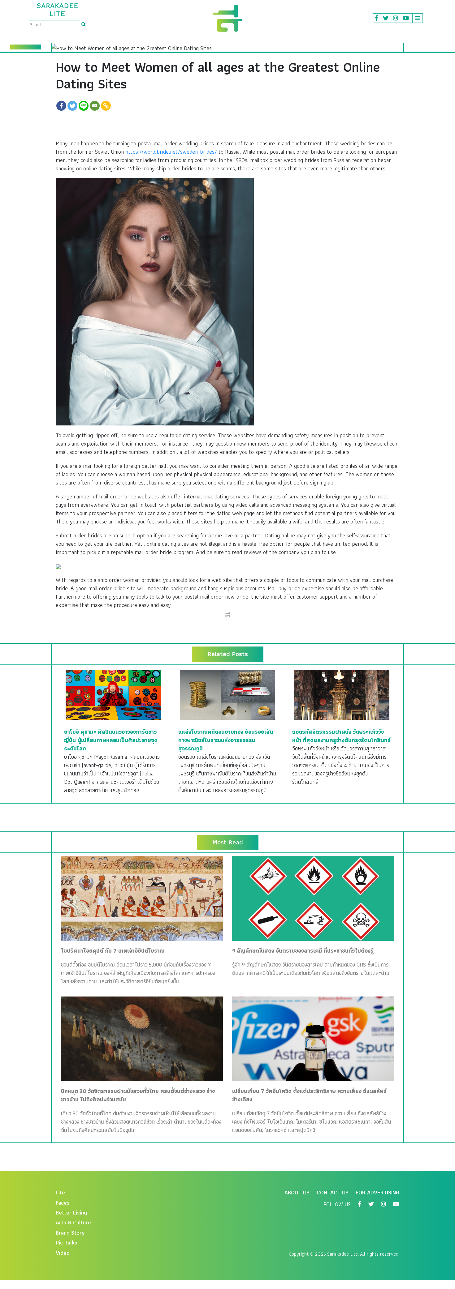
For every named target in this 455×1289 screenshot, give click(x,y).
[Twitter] (72, 106)
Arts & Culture (73, 1222)
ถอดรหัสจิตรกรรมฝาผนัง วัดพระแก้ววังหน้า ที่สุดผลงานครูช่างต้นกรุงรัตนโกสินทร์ (341, 736)
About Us (297, 1192)
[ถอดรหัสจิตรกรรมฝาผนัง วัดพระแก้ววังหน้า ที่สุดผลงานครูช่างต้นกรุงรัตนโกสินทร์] (341, 693)
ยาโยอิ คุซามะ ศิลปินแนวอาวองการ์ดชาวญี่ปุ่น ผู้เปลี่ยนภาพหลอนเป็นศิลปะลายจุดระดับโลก (111, 740)
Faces (63, 1202)
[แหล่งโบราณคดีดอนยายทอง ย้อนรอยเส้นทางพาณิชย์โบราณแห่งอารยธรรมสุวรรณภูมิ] (227, 693)
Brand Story (70, 1232)
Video (63, 1252)
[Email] (95, 106)
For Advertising (377, 1192)
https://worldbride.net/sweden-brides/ (171, 151)
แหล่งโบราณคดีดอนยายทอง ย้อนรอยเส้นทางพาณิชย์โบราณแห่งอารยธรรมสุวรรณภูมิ (225, 740)
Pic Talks (66, 1242)
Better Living (71, 1212)
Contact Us (333, 1192)
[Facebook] (61, 106)
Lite (60, 1192)
